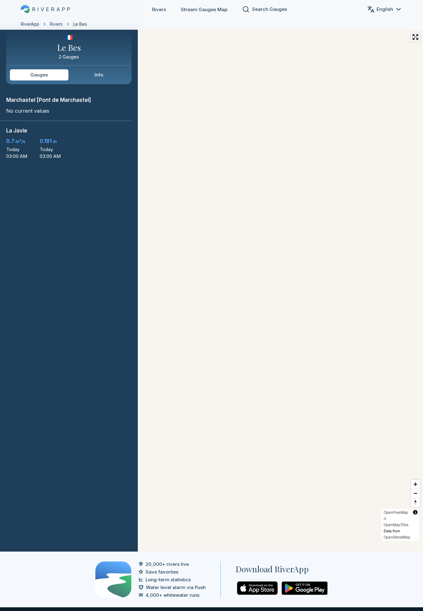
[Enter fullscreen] (415, 36)
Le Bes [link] (80, 24)
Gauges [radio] (39, 75)
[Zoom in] (415, 484)
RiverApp (30, 24)
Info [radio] (98, 75)
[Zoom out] (415, 493)
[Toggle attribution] (415, 512)
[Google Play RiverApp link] (304, 588)
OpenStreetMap (397, 537)
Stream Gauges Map (204, 9)
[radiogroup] (69, 75)
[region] (211, 276)
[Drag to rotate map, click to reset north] (415, 502)
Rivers (159, 9)
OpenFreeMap (396, 512)
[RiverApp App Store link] (257, 588)
